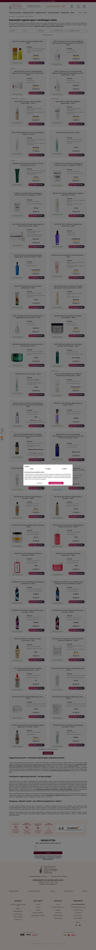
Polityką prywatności (34, 487)
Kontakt (85, 12)
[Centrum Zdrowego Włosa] (17, 6)
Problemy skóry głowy (15, 12)
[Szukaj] (63, 6)
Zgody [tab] (31, 468)
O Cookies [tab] (64, 468)
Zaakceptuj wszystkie (56, 483)
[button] (72, 6)
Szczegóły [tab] (48, 468)
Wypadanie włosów (40, 12)
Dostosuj (39, 483)
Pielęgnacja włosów (28, 12)
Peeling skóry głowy (53, 12)
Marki (72, 12)
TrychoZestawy (65, 12)
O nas (79, 12)
